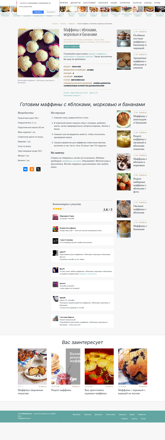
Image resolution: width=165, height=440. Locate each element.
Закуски (103, 3)
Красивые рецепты (72, 95)
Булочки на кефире (137, 15)
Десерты (75, 3)
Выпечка (76, 414)
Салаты (137, 3)
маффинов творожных (88, 274)
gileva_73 (94, 93)
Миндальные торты (127, 15)
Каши (114, 3)
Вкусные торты (148, 15)
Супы (157, 3)
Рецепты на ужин (115, 15)
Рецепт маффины (71, 46)
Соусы (148, 3)
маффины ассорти (71, 160)
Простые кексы (60, 15)
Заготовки (89, 3)
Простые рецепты (104, 15)
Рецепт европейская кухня (75, 93)
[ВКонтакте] (25, 169)
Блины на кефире (93, 15)
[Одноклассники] (32, 169)
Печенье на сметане (82, 15)
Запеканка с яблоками (5, 15)
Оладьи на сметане (16, 15)
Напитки (125, 3)
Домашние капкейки (160, 15)
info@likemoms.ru (24, 418)
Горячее (63, 3)
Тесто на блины (71, 15)
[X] (38, 169)
